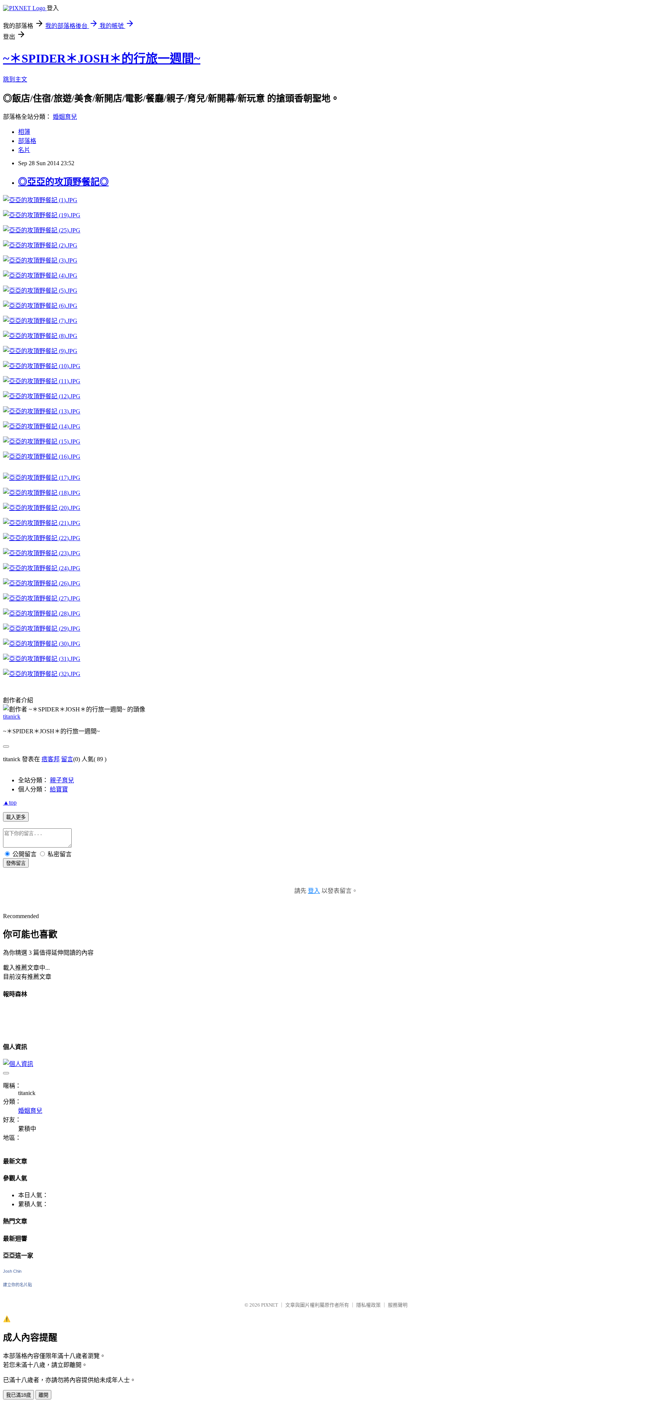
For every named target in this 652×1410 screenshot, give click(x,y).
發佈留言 (16, 863)
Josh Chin (12, 1271)
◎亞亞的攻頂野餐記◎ (63, 182)
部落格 (27, 141)
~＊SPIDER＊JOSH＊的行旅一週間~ (101, 58)
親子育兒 (62, 780)
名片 (24, 150)
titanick (11, 716)
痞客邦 (51, 759)
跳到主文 (15, 79)
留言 (67, 759)
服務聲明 (398, 1305)
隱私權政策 (368, 1305)
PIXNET (269, 1305)
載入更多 (16, 817)
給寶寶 (59, 789)
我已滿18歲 (18, 1395)
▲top (10, 802)
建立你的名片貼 (17, 1285)
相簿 (24, 132)
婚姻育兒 (65, 117)
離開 (43, 1395)
